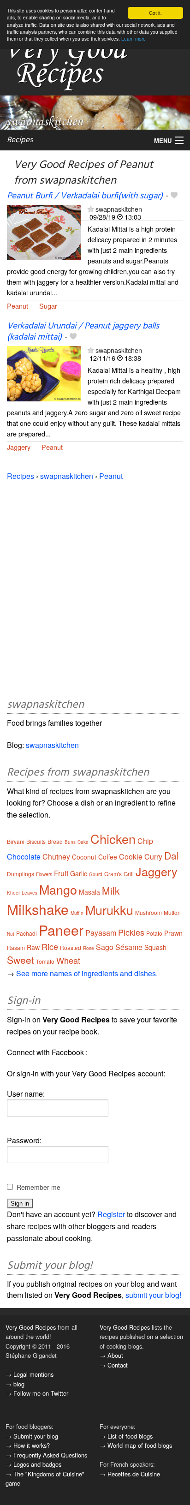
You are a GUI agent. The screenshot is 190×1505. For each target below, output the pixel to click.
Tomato (45, 961)
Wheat (68, 960)
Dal (171, 855)
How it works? (31, 1445)
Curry (153, 856)
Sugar (48, 306)
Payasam (100, 932)
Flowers (44, 874)
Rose (88, 948)
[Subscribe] (91, 209)
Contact (117, 1365)
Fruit (61, 873)
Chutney (56, 856)
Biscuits (36, 841)
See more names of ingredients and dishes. (87, 973)
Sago (104, 947)
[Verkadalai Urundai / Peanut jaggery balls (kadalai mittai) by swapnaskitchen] (44, 372)
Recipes (20, 140)
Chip (145, 841)
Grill (129, 874)
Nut (10, 934)
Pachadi (26, 933)
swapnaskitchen (118, 209)
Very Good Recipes (31, 1327)
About (115, 1355)
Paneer (61, 930)
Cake (83, 842)
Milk (111, 890)
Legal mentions (33, 1374)
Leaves (29, 893)
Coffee (107, 856)
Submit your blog (35, 1436)
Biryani (15, 841)
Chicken (113, 839)
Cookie (130, 856)
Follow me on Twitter (40, 1393)
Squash (155, 947)
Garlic (78, 873)
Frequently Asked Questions (50, 1455)
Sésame (128, 947)
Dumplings (20, 874)
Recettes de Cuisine (133, 1473)
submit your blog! (153, 1295)
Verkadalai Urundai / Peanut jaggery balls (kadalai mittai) (83, 331)
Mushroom (148, 912)
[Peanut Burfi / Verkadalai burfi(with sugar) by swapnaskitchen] (44, 231)
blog (18, 1384)
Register (111, 1214)
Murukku (109, 910)
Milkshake (38, 909)
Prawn (173, 933)
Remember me (38, 1187)
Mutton (172, 912)
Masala (89, 891)
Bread (55, 841)
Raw (33, 947)
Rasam (16, 947)
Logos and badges (37, 1464)
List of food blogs (130, 1436)
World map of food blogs (139, 1445)
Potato (154, 933)
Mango (58, 889)
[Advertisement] (95, 588)
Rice (50, 946)
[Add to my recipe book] (174, 196)
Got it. (155, 12)
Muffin (77, 913)
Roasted (70, 947)
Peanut (17, 306)
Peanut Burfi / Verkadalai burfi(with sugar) (85, 196)
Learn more (133, 38)
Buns (70, 842)
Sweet (20, 960)
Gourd (95, 874)
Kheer (13, 893)
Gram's (113, 874)
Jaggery (18, 447)
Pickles (131, 932)
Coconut (84, 856)
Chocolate (24, 856)
